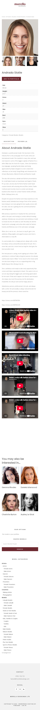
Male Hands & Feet (9, 616)
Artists (4, 563)
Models (14, 17)
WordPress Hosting (26, 704)
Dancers (5, 574)
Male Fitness (7, 650)
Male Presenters (9, 587)
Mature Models (7, 632)
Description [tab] (9, 141)
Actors (5, 566)
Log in (24, 705)
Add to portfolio (11, 79)
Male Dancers (8, 579)
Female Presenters (9, 584)
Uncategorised (6, 653)
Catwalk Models (7, 600)
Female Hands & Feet (10, 613)
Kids (5, 626)
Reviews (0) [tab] (22, 141)
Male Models (7, 629)
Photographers (7, 595)
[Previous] (3, 61)
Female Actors (8, 569)
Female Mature (8, 634)
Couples (6, 621)
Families (6, 624)
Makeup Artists (7, 592)
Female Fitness (8, 647)
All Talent (8, 17)
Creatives (5, 590)
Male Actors (7, 571)
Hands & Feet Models (9, 611)
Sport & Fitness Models (10, 645)
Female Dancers (9, 576)
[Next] (37, 61)
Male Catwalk (8, 605)
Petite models (7, 639)
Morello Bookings (20, 5)
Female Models (21, 17)
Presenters (6, 582)
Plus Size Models (8, 642)
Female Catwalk (8, 603)
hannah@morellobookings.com (20, 679)
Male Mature (7, 637)
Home (3, 17)
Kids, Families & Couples (10, 618)
